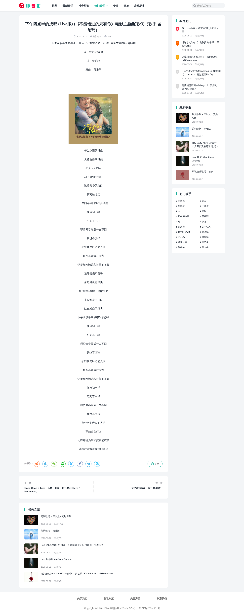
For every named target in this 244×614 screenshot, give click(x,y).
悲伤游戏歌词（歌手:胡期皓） (147, 485)
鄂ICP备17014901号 (149, 608)
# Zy (178, 221)
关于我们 (82, 598)
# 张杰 (203, 221)
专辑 (115, 5)
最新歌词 (68, 5)
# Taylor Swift (183, 232)
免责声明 (135, 598)
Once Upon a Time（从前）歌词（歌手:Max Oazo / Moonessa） (52, 487)
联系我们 (162, 598)
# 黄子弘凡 (205, 226)
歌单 (126, 5)
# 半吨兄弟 (181, 242)
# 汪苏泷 (204, 206)
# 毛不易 (180, 237)
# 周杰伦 (180, 201)
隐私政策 (109, 598)
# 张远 (203, 211)
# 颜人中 (204, 247)
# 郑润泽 (204, 232)
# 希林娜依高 (182, 216)
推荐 (54, 5)
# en (178, 211)
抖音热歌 (84, 5)
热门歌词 (99, 5)
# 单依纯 (180, 247)
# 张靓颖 (204, 237)
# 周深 (203, 201)
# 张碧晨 (180, 226)
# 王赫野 (204, 216)
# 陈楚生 (204, 242)
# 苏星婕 (180, 206)
